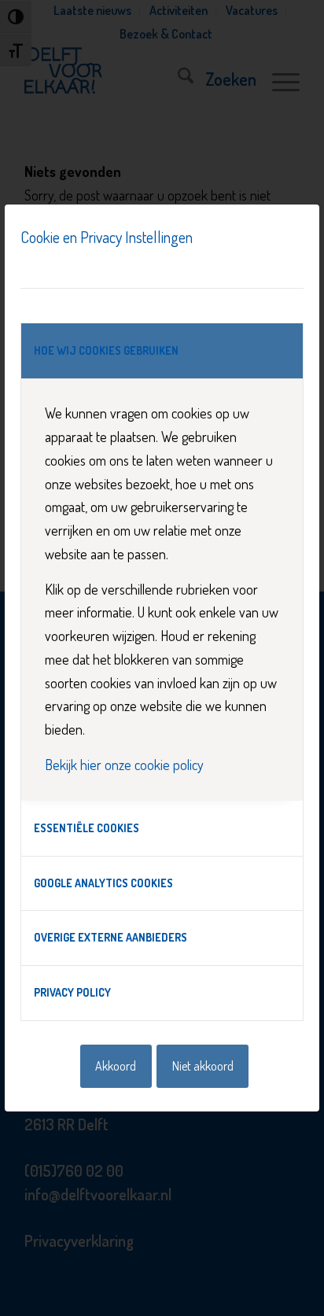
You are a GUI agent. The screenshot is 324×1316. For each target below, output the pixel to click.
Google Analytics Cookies (103, 883)
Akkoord (115, 1066)
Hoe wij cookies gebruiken (106, 350)
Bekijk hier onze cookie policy (124, 764)
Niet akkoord (203, 1066)
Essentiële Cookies (86, 828)
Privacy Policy (72, 992)
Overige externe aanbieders (110, 937)
